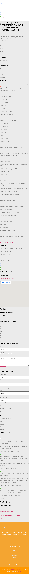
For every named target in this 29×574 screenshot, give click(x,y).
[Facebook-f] (9, 540)
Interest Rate (3, 397)
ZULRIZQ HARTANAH (16, 569)
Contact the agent (7, 515)
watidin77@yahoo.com (6, 511)
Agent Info (5, 518)
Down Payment (4, 388)
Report (18, 515)
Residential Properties (7, 278)
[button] (24, 3)
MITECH (20, 571)
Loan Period (3, 381)
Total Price (3, 374)
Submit (3, 368)
